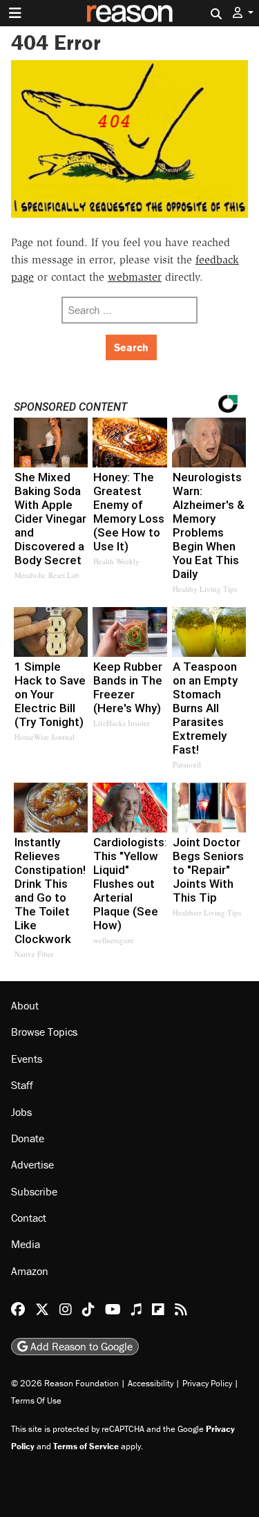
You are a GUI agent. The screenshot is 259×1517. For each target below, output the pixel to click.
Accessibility (150, 1383)
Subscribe (34, 1191)
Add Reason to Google (80, 1346)
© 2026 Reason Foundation (65, 1383)
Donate (27, 1138)
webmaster (135, 276)
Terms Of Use (36, 1400)
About (25, 1005)
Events (26, 1058)
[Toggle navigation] (15, 13)
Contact (28, 1218)
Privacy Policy (207, 1383)
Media (25, 1244)
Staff (22, 1085)
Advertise (32, 1164)
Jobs (21, 1112)
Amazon (29, 1271)
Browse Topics (44, 1032)
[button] (243, 12)
